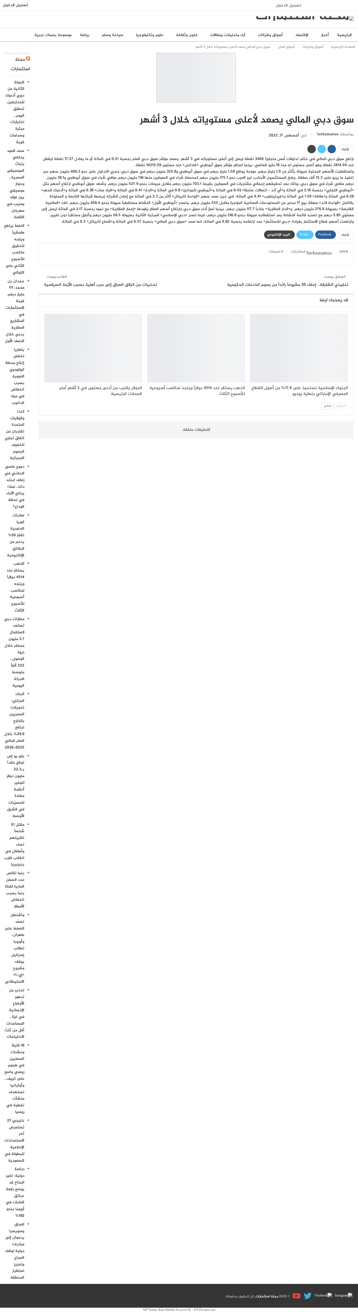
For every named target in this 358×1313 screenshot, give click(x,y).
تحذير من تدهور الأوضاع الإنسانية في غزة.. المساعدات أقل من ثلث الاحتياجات (14, 1013)
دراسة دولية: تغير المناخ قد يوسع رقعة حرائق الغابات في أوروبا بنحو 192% (15, 1192)
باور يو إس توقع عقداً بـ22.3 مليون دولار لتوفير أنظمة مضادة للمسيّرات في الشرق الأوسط (15, 786)
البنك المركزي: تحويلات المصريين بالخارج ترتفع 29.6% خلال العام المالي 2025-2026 (14, 720)
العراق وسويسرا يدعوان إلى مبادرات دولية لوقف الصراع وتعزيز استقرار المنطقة (14, 1251)
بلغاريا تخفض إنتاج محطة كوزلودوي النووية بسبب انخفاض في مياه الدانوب (14, 376)
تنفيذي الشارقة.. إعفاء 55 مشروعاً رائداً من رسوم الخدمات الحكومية (287, 284)
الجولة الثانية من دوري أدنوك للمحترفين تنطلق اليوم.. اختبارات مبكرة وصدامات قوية (14, 112)
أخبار (325, 35)
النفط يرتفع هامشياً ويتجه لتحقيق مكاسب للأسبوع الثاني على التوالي (14, 249)
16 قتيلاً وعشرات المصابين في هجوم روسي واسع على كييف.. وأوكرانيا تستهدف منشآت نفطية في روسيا (14, 1078)
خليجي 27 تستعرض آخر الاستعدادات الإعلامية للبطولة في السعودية (14, 1140)
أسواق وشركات (270, 35)
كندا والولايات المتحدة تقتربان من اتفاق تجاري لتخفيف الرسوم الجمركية (14, 435)
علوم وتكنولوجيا (149, 35)
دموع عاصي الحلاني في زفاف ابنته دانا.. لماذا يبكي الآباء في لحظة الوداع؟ (14, 486)
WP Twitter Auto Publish (159, 1310)
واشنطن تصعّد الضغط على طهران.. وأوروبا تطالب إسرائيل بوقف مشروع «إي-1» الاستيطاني (14, 948)
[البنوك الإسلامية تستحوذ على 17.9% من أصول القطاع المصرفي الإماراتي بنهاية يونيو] (299, 348)
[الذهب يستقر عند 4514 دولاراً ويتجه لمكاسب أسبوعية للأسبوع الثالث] (196, 348)
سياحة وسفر (112, 35)
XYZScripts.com (204, 1310)
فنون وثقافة (186, 35)
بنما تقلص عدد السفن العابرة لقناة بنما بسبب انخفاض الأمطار (14, 890)
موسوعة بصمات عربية (53, 35)
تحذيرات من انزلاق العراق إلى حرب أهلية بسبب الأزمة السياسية (100, 284)
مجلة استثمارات (267, 1296)
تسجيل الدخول (288, 5)
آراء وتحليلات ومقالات (227, 35)
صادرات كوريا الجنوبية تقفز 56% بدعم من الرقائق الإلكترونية (15, 535)
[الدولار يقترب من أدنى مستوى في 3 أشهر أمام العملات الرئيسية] (93, 348)
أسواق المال (352, 108)
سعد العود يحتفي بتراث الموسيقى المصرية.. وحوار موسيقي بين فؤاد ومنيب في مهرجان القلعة (15, 184)
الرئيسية (344, 35)
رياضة (84, 35)
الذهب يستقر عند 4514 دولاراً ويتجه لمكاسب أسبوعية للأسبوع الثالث (15, 587)
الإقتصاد (301, 35)
